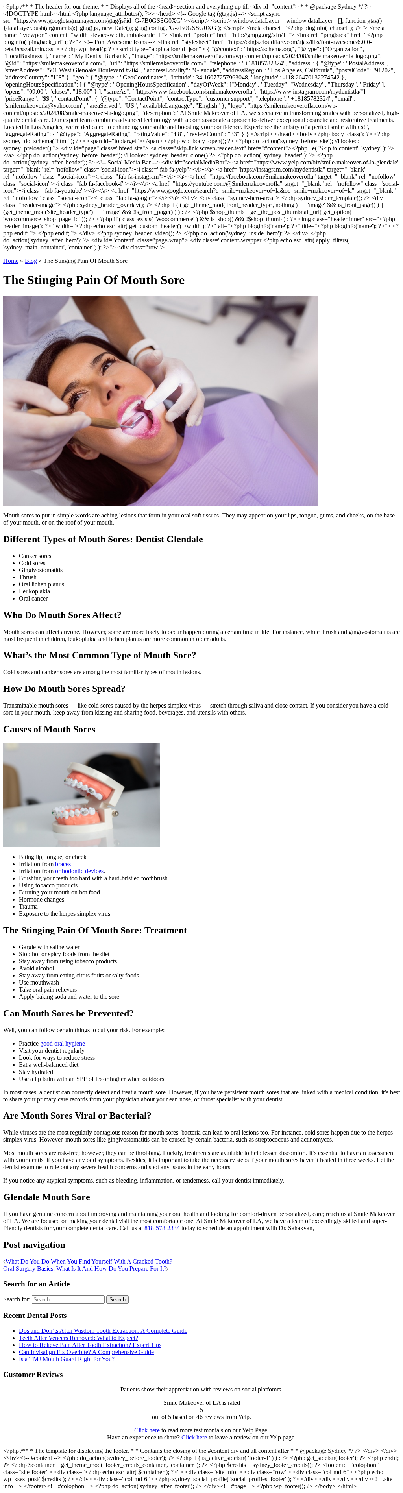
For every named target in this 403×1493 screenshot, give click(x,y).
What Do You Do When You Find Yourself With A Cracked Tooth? (89, 1261)
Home (10, 260)
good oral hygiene (62, 1043)
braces (63, 864)
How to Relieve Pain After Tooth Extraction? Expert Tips (90, 1344)
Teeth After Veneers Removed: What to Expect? (78, 1337)
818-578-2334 (162, 1228)
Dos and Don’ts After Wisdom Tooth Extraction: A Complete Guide (103, 1330)
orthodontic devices (79, 871)
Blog (31, 260)
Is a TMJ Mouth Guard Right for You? (67, 1359)
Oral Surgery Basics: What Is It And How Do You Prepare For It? (84, 1268)
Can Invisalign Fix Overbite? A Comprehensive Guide (86, 1352)
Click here (147, 1430)
